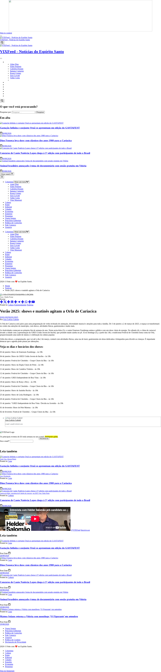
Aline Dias (14, 64)
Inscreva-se (85, 530)
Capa (10, 461)
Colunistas (9, 62)
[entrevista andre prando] (80, 31)
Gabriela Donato (16, 69)
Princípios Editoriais (13, 220)
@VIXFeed (75, 530)
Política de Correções (13, 223)
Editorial (8, 87)
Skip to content (6, 33)
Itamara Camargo (17, 71)
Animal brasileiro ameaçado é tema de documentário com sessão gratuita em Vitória (43, 165)
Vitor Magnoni (16, 80)
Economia (9, 94)
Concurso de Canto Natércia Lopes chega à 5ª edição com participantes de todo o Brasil (45, 153)
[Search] (2, 42)
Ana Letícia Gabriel (11, 319)
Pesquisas (9, 96)
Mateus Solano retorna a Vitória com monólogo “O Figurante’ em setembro (39, 616)
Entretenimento (20, 305)
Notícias (30, 305)
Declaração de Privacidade (15, 642)
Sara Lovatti (15, 75)
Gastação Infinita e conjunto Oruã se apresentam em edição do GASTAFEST (40, 127)
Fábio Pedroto (15, 66)
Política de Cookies (12, 640)
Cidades (8, 89)
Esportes (8, 91)
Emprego (8, 214)
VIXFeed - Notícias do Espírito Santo (15, 40)
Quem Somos (10, 218)
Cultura (8, 82)
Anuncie (8, 227)
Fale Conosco (10, 225)
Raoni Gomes (15, 73)
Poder (7, 85)
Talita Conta (15, 78)
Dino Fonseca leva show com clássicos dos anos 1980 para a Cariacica (36, 140)
